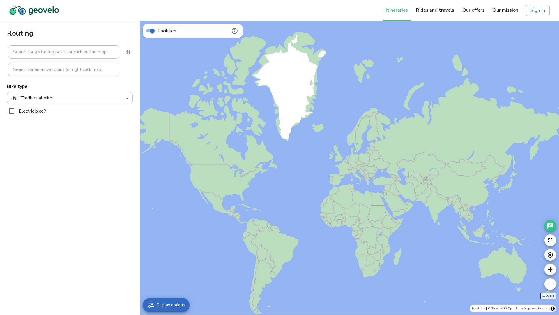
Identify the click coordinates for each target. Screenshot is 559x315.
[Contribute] (550, 226)
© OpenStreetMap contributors (526, 308)
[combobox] (64, 51)
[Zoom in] (550, 269)
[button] (60, 52)
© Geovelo (495, 308)
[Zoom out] (550, 284)
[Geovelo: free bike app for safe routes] (34, 10)
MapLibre (478, 308)
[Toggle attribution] (552, 308)
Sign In (537, 10)
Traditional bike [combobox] (36, 98)
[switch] (152, 30)
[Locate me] (550, 255)
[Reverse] (128, 52)
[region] (349, 168)
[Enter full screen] (550, 240)
